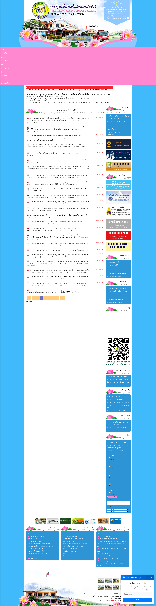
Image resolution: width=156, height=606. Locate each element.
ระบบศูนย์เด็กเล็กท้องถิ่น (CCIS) (38, 553)
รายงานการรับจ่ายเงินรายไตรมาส (118, 294)
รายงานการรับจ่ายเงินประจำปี (117, 297)
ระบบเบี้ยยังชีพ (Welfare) (36, 549)
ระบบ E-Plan (33, 539)
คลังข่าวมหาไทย (104, 553)
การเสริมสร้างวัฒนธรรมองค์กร (117, 410)
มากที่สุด (111, 455)
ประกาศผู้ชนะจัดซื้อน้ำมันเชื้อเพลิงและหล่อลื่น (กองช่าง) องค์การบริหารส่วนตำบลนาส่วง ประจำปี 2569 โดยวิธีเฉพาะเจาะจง (57, 154)
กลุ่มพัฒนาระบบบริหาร (70, 549)
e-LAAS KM (68, 553)
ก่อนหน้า (34, 298)
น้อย (110, 482)
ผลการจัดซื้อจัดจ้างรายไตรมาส (117, 274)
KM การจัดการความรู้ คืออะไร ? (117, 112)
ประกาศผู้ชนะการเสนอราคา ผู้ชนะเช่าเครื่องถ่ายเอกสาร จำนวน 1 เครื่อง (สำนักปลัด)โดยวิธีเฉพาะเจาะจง (59, 250)
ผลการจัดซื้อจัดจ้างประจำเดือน (117, 271)
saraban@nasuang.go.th (109, 600)
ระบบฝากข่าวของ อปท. (36, 558)
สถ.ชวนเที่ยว (68, 558)
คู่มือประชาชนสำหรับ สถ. (71, 536)
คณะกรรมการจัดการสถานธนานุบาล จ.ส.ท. (76, 544)
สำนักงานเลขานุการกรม (106, 534)
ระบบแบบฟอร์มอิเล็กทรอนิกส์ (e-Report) (41, 546)
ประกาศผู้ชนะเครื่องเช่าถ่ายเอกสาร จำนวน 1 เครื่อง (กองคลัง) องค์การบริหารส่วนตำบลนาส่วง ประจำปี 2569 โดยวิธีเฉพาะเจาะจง (57, 190)
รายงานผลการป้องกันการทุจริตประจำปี (119, 385)
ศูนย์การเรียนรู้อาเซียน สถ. (71, 534)
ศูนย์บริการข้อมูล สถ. (70, 551)
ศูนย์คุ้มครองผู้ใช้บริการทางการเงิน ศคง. (111, 561)
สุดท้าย (62, 298)
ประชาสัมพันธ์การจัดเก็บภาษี (116, 300)
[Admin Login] (146, 589)
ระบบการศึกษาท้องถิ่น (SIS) (37, 551)
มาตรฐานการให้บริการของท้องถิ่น (73, 539)
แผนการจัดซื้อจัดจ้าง (114, 262)
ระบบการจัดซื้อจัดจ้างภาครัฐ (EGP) (39, 534)
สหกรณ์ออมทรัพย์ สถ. (70, 541)
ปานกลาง (111, 473)
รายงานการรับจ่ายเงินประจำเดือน (118, 291)
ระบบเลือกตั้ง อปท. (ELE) (36, 556)
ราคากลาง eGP (113, 265)
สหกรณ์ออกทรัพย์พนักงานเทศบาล (74, 546)
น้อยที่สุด (111, 491)
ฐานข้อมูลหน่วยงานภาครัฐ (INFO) (109, 558)
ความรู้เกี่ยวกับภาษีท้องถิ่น (116, 303)
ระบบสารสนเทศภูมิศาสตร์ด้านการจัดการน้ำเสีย (113, 541)
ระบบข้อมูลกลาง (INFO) (36, 541)
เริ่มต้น (29, 298)
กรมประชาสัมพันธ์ (105, 536)
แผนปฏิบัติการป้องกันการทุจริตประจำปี (119, 377)
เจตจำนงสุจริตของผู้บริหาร (116, 396)
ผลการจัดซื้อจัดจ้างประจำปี (116, 277)
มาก (110, 464)
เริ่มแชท (137, 600)
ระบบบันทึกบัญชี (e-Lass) (36, 536)
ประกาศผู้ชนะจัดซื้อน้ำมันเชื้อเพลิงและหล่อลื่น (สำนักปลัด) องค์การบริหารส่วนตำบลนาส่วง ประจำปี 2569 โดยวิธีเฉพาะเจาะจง (58, 161)
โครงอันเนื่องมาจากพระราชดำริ (108, 539)
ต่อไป (57, 298)
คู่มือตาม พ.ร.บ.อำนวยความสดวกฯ (110, 556)
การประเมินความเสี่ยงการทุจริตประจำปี (119, 402)
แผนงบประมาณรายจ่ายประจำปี (117, 288)
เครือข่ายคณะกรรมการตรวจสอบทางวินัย (75, 556)
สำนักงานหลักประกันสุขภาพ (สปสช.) (39, 544)
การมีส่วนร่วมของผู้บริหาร (116, 399)
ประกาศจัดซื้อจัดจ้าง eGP (116, 268)
